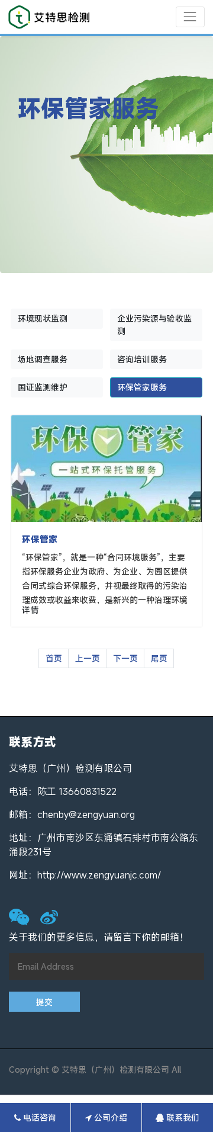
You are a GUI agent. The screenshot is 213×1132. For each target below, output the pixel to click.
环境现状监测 (42, 318)
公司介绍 (109, 1117)
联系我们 (181, 1117)
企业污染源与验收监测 (154, 324)
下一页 (125, 658)
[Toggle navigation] (190, 17)
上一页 (87, 658)
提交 (44, 1002)
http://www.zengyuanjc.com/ (99, 874)
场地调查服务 (42, 359)
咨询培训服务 (142, 359)
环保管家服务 (142, 387)
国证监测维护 (42, 387)
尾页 (159, 658)
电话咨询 (38, 1117)
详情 (30, 609)
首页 (54, 658)
